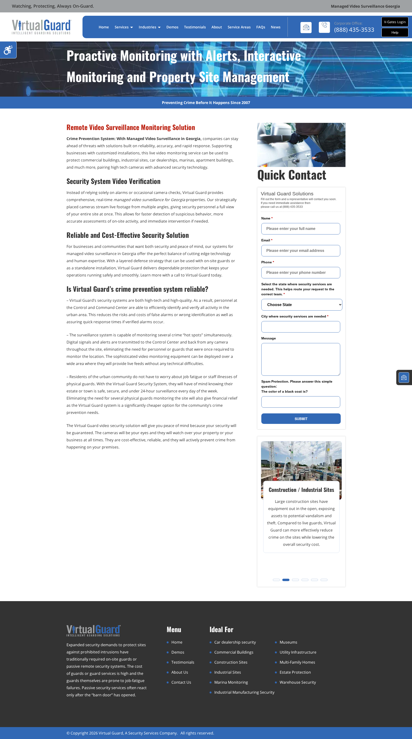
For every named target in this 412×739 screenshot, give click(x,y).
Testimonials (195, 27)
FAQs (260, 27)
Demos (172, 27)
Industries (148, 27)
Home (104, 27)
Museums (288, 642)
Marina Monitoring (231, 682)
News (275, 27)
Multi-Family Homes (297, 662)
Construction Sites (230, 662)
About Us (179, 672)
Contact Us (181, 682)
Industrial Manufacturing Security (244, 692)
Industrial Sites (227, 672)
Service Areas (239, 27)
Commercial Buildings (233, 652)
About (216, 27)
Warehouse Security (298, 682)
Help (394, 32)
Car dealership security (235, 642)
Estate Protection (295, 672)
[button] (276, 580)
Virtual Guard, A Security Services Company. (139, 733)
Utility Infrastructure (298, 652)
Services (122, 27)
